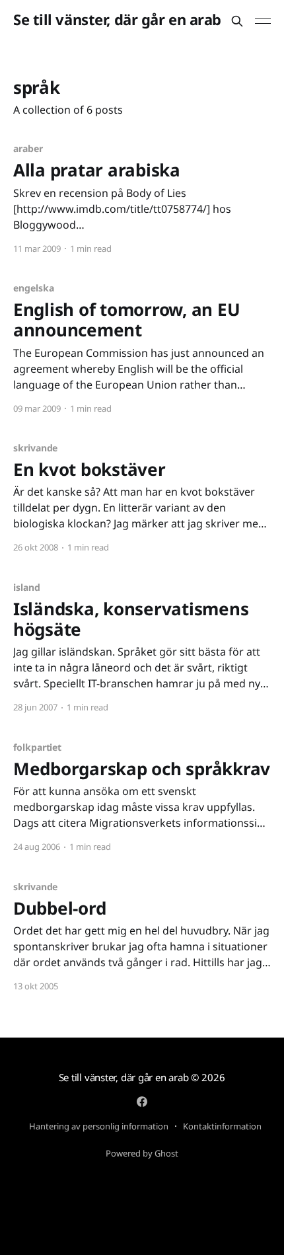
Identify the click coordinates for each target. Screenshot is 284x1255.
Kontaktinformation (222, 1126)
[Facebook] (142, 1101)
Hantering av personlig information (98, 1126)
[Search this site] (237, 21)
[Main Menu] (263, 21)
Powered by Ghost (142, 1153)
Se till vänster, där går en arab (117, 19)
